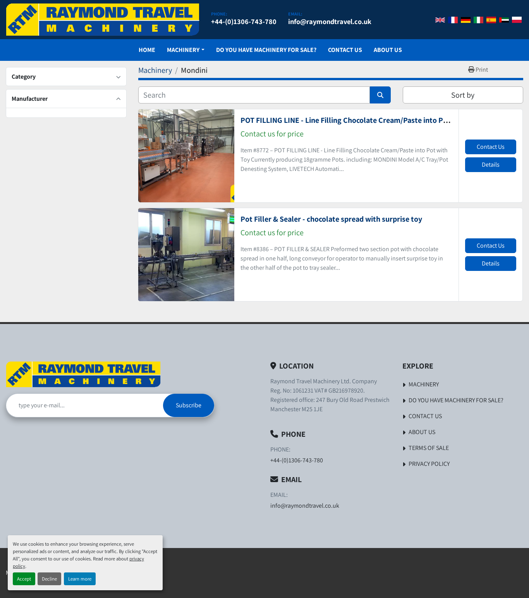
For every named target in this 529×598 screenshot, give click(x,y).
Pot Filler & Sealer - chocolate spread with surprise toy (331, 219)
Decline (49, 579)
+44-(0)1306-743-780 (244, 21)
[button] (185, 50)
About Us (388, 50)
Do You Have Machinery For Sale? (266, 50)
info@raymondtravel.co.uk (329, 21)
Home (147, 50)
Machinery (183, 50)
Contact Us (345, 50)
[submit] (380, 94)
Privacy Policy (429, 464)
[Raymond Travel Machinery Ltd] (83, 374)
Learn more (79, 579)
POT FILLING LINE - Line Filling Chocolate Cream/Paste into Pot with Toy (360, 120)
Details (491, 164)
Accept (24, 579)
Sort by (462, 95)
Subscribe (188, 405)
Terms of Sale (429, 448)
